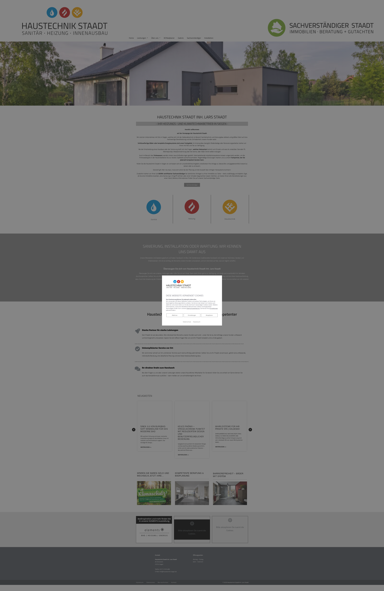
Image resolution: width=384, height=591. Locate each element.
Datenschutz (187, 322)
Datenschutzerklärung (193, 308)
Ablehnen (175, 315)
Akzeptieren (209, 315)
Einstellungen (192, 315)
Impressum (196, 322)
